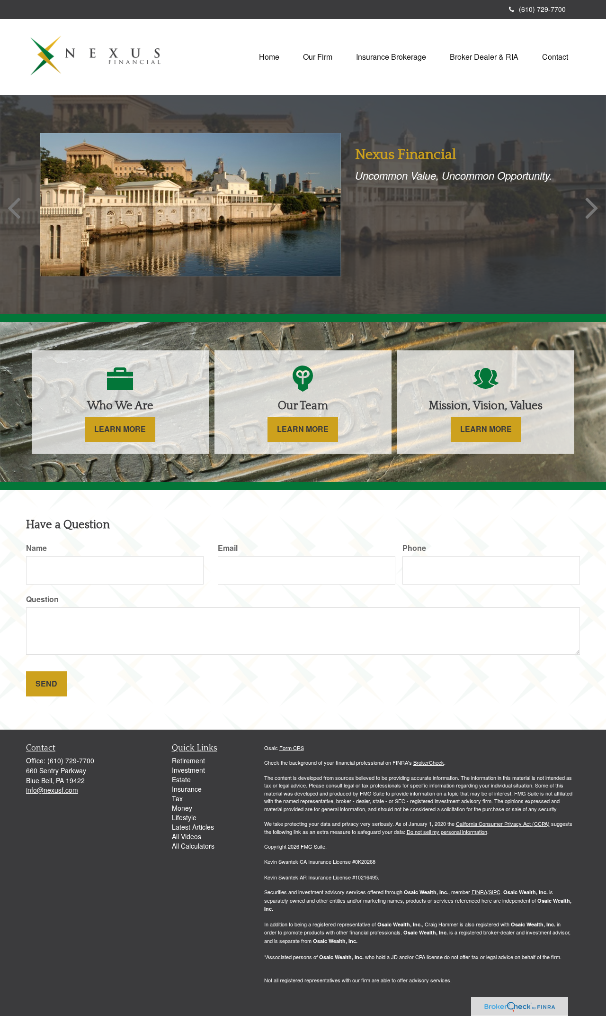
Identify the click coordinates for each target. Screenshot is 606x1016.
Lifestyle (184, 817)
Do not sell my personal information (447, 831)
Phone (414, 548)
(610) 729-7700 (542, 9)
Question (42, 599)
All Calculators (193, 846)
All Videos (186, 836)
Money (182, 808)
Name (36, 548)
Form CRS (291, 747)
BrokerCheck (428, 762)
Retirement (188, 760)
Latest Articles (193, 827)
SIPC (494, 892)
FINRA (479, 892)
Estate (181, 779)
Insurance (187, 789)
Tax (177, 798)
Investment (188, 770)
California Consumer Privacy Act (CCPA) (503, 823)
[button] (317, 57)
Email (228, 548)
